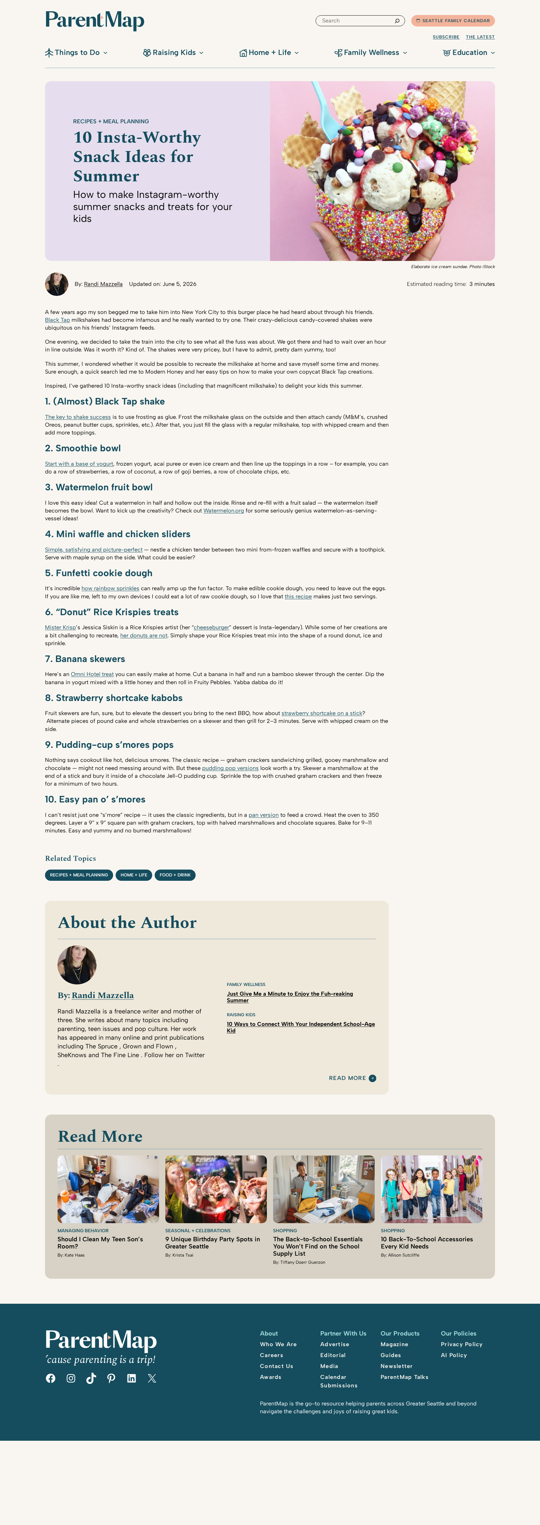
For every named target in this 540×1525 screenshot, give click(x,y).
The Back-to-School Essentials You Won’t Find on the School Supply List (318, 1246)
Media (329, 1366)
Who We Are (278, 1344)
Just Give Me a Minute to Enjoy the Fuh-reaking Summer (290, 997)
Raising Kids (241, 1014)
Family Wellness (246, 984)
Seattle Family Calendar (456, 20)
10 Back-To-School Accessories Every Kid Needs (427, 1242)
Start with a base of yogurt (79, 463)
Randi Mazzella (103, 284)
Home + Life (134, 875)
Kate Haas (75, 1255)
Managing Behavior (83, 1230)
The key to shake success (78, 417)
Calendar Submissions (339, 1381)
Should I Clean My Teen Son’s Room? (100, 1242)
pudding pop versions (230, 768)
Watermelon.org (223, 510)
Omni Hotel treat (92, 674)
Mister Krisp (60, 627)
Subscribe (446, 37)
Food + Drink (175, 875)
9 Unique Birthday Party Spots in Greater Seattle (212, 1242)
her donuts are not (144, 635)
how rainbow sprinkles (110, 588)
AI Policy (454, 1355)
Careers (271, 1355)
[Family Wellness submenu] (405, 52)
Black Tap (57, 319)
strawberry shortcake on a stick (322, 713)
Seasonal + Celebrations (198, 1230)
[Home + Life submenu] (296, 52)
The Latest (480, 37)
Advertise (334, 1344)
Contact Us (277, 1366)
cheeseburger (211, 627)
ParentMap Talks (405, 1377)
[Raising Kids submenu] (201, 52)
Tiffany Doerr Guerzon (302, 1262)
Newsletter (397, 1366)
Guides (391, 1355)
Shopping (285, 1230)
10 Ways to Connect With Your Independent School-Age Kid (301, 1027)
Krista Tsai (182, 1255)
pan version (264, 815)
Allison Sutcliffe (403, 1255)
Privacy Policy (462, 1344)
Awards (271, 1377)
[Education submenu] (493, 52)
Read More (347, 1078)
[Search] (397, 21)
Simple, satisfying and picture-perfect (93, 549)
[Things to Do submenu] (105, 52)
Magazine (394, 1344)
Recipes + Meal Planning (111, 121)
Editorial (333, 1355)
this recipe (298, 596)
